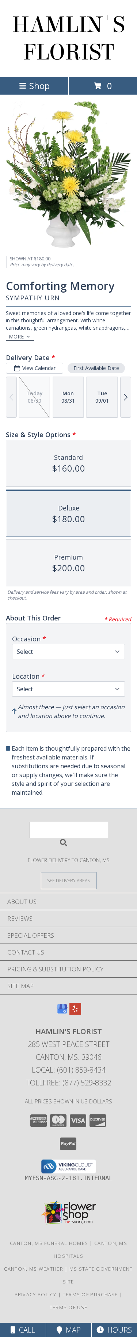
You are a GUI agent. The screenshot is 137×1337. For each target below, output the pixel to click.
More (16, 336)
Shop (39, 86)
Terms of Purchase (90, 1294)
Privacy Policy (36, 1294)
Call (25, 1330)
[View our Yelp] (75, 1012)
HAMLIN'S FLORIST (68, 38)
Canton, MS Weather (33, 1268)
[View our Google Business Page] (62, 1012)
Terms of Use (69, 1307)
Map (71, 1330)
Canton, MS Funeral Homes (49, 1243)
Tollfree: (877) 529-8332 (68, 1083)
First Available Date (96, 368)
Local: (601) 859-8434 (69, 1070)
